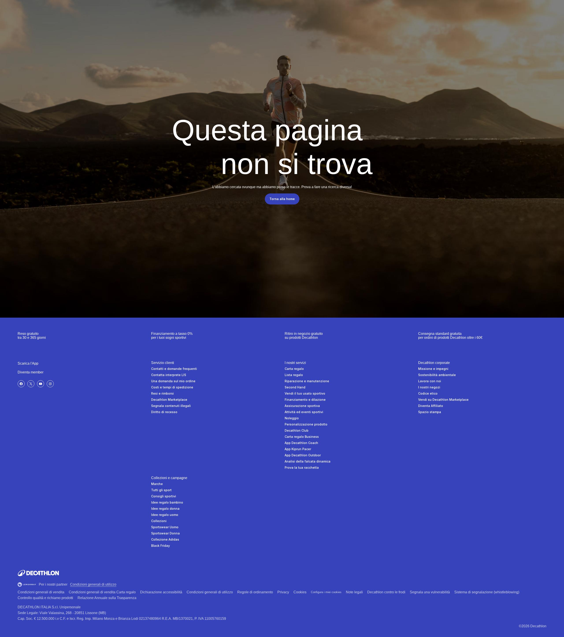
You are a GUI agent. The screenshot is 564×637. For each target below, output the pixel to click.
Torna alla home (282, 199)
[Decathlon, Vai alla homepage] (38, 573)
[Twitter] (30, 383)
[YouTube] (40, 383)
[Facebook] (21, 383)
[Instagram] (50, 383)
